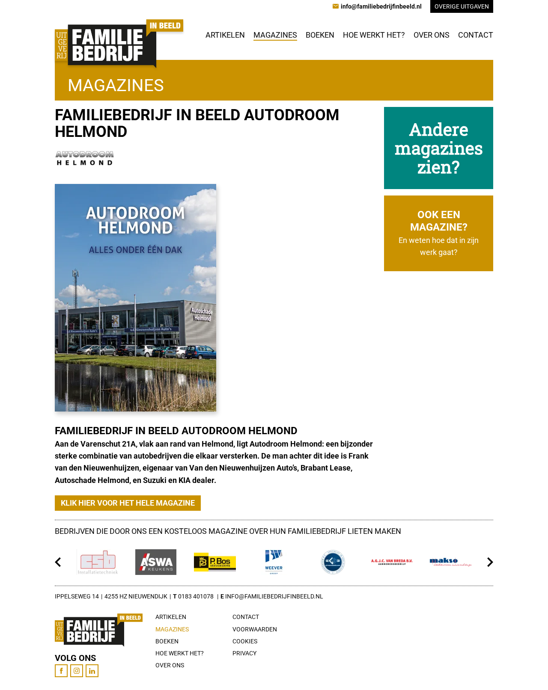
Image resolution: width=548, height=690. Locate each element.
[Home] (119, 43)
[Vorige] (58, 562)
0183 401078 (196, 596)
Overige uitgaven (462, 6)
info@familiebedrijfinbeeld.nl (274, 596)
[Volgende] (490, 562)
